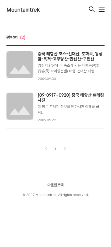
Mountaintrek (23, 9)
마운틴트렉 (55, 185)
